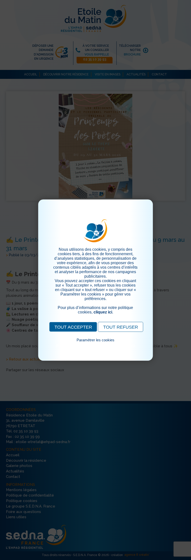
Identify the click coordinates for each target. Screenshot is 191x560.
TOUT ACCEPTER (73, 326)
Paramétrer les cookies (95, 340)
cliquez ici (103, 312)
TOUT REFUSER (120, 326)
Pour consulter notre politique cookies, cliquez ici (95, 345)
